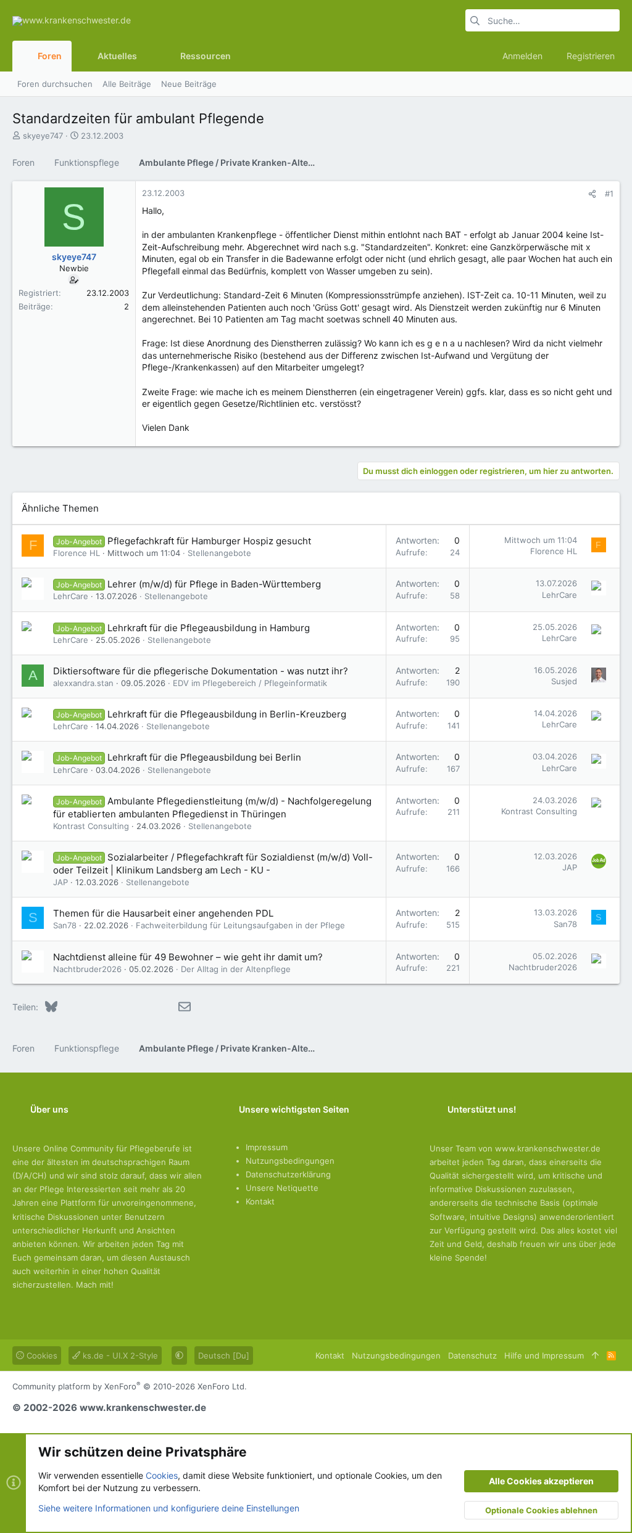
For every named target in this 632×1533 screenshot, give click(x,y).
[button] (146, 56)
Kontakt (260, 1201)
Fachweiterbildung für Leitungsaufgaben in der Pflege (240, 925)
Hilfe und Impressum (544, 1355)
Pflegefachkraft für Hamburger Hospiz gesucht (209, 541)
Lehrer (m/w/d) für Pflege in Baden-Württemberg (214, 584)
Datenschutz (472, 1355)
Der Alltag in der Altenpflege (236, 969)
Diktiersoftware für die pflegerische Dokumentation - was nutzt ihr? (200, 671)
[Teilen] (592, 194)
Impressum (267, 1147)
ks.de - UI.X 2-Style (119, 1355)
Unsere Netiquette (282, 1188)
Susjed (564, 681)
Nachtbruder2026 (87, 969)
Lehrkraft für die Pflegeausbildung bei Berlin (204, 757)
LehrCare (70, 596)
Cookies (40, 1355)
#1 (609, 193)
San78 (65, 925)
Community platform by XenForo (129, 1386)
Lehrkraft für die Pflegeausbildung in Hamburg (208, 628)
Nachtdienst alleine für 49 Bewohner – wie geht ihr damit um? (188, 957)
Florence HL (76, 553)
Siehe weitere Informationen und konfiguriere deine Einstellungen (168, 1508)
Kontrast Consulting (91, 826)
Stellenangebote (219, 553)
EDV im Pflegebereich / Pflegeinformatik (250, 683)
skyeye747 (43, 136)
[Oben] (595, 1355)
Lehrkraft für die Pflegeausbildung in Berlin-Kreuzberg (226, 714)
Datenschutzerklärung (288, 1174)
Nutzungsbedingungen (290, 1161)
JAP (60, 882)
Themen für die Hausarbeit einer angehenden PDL (163, 913)
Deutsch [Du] (223, 1355)
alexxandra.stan (83, 683)
